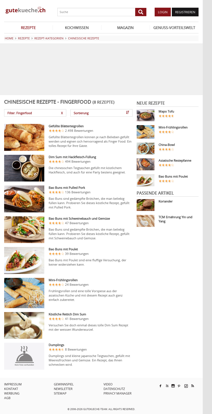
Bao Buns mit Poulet (63, 249)
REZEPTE (28, 27)
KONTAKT (11, 389)
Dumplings (56, 345)
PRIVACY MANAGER (117, 393)
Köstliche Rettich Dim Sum (67, 314)
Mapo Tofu (166, 111)
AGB (7, 398)
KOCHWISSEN (77, 27)
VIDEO (108, 384)
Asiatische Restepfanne (175, 160)
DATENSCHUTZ (114, 389)
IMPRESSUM (13, 384)
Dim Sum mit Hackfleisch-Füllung (72, 157)
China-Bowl (167, 145)
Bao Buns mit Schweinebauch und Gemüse (79, 218)
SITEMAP (60, 393)
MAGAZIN (125, 27)
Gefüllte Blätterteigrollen (66, 126)
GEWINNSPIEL (64, 384)
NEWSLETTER (63, 389)
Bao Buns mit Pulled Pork (67, 187)
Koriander (166, 201)
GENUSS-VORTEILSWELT (174, 27)
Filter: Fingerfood (35, 113)
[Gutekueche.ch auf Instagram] (173, 385)
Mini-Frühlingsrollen (63, 280)
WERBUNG (11, 393)
